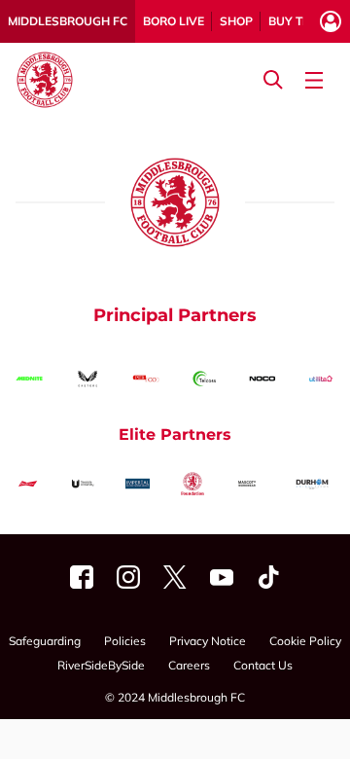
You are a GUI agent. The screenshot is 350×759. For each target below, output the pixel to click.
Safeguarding (45, 641)
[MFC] (221, 577)
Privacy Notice (207, 641)
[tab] (67, 21)
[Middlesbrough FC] (81, 577)
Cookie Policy (305, 641)
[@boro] (175, 577)
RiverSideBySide (101, 666)
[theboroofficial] (128, 577)
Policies (125, 641)
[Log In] (330, 21)
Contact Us (263, 666)
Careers (189, 666)
